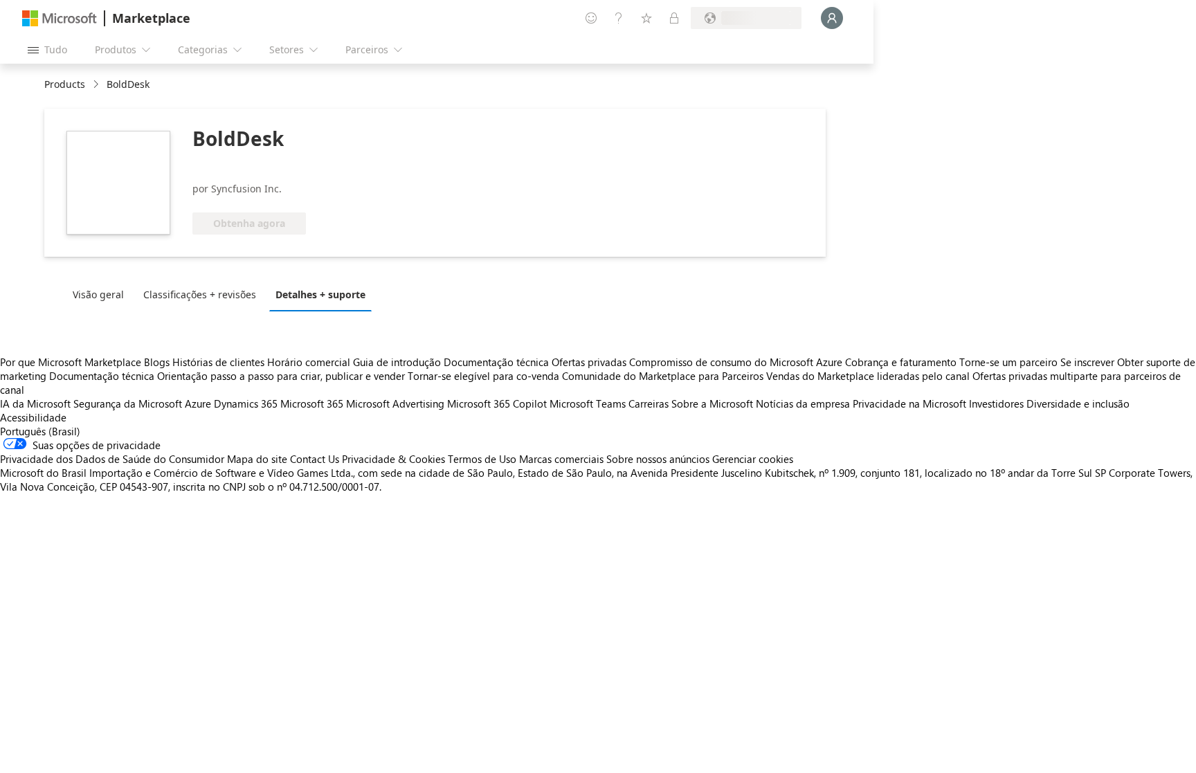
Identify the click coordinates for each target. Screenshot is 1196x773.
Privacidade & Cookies (393, 459)
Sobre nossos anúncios (657, 459)
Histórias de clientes (218, 362)
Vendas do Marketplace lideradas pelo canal (868, 376)
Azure (198, 403)
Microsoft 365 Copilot (497, 403)
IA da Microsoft (35, 403)
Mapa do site (257, 459)
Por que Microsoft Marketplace (70, 362)
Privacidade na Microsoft (909, 403)
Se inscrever (1087, 362)
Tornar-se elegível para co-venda (483, 376)
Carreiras (648, 403)
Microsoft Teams (588, 403)
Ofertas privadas (589, 362)
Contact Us (314, 459)
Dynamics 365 (246, 403)
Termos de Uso (482, 459)
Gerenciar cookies (752, 459)
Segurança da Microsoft (127, 403)
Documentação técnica (496, 362)
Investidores (996, 403)
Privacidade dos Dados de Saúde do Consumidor (112, 459)
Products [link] (64, 84)
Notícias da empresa (803, 403)
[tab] (101, 294)
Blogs (157, 362)
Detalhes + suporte (320, 294)
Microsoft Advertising (395, 403)
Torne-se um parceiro (1008, 362)
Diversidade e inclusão (1078, 403)
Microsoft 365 (311, 403)
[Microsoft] (59, 18)
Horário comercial (308, 362)
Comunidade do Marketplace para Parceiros (662, 376)
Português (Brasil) (40, 431)
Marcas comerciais (561, 459)
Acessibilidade (33, 417)
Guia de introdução (397, 362)
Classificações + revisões (199, 294)
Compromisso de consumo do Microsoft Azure (737, 362)
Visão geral (98, 294)
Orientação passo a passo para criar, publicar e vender (281, 376)
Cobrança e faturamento (901, 362)
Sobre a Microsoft (712, 403)
